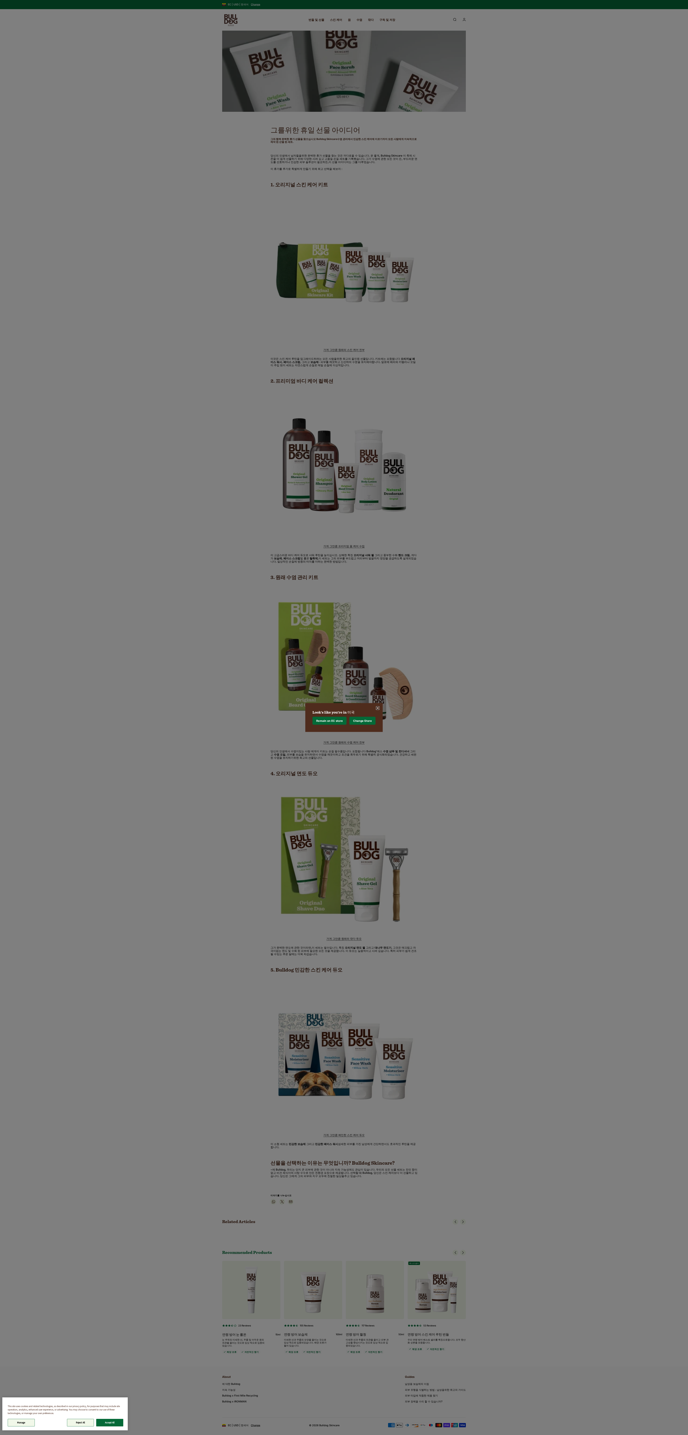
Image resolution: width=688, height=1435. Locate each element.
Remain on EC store (329, 720)
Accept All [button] (109, 1422)
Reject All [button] (80, 1422)
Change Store (362, 720)
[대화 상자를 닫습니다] (377, 708)
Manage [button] (21, 1422)
